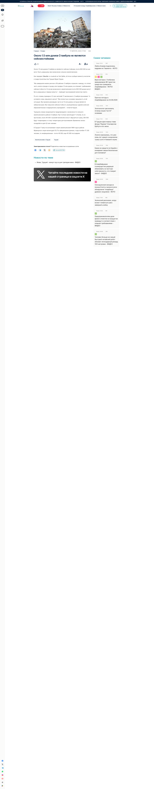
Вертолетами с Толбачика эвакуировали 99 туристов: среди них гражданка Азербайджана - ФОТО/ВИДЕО (105, 84)
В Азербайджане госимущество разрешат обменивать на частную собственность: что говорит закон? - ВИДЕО (105, 168)
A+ (86, 64)
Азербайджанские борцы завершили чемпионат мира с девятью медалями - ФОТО (97, 1)
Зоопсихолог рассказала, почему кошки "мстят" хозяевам (104, 111)
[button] (110, 6)
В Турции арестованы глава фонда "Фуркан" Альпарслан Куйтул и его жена (105, 124)
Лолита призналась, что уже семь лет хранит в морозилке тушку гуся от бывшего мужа (106, 137)
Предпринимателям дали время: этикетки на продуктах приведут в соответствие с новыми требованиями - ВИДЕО (106, 221)
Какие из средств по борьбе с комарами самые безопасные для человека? (106, 150)
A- (80, 64)
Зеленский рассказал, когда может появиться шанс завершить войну (105, 202)
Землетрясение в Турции (42, 139)
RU (2, 10)
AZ (2, 5)
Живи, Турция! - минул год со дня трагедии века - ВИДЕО (58, 162)
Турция (56, 139)
